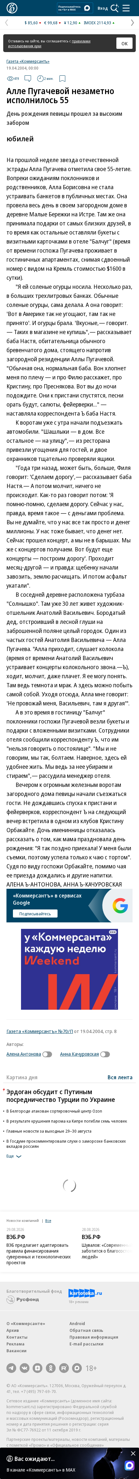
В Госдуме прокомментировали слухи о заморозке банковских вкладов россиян (66, 1143)
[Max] (77, 1368)
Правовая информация (94, 1337)
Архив (12, 1330)
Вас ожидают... (35, 1459)
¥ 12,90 (70, 23)
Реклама (15, 1344)
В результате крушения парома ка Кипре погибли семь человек (66, 1121)
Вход (103, 8)
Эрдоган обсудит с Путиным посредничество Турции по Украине (60, 1095)
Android (77, 1323)
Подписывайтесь (35, 914)
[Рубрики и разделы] (126, 8)
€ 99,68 (51, 23)
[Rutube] (64, 1368)
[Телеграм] (11, 1368)
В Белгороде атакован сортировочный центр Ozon (54, 1111)
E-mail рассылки (86, 1344)
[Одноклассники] (51, 1368)
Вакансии (16, 1351)
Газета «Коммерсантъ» (27, 61)
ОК (125, 43)
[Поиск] (115, 8)
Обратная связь (86, 1330)
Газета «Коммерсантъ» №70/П (39, 1031)
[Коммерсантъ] (11, 8)
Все (48, 1220)
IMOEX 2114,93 (97, 23)
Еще (10, 1156)
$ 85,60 (31, 23)
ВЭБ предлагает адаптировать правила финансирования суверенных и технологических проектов (38, 1254)
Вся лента (120, 1077)
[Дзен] (37, 1368)
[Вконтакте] (24, 1368)
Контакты (16, 1337)
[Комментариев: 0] (28, 78)
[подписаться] (48, 1054)
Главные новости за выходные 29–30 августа (48, 1131)
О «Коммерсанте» (25, 1323)
